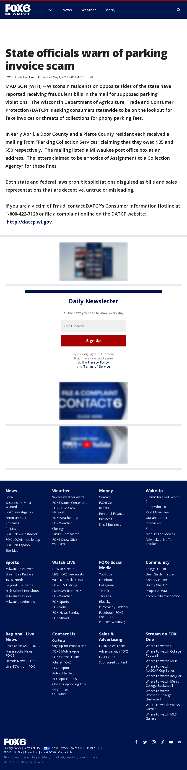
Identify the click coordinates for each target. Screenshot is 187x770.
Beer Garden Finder (160, 574)
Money (106, 490)
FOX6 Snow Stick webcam (64, 541)
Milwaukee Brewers (19, 569)
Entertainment (15, 517)
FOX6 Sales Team (112, 646)
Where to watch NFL (161, 646)
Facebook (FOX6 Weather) (111, 614)
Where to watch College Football (163, 653)
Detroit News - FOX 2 (21, 661)
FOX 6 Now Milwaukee (19, 77)
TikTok (104, 590)
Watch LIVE (63, 562)
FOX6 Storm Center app (69, 502)
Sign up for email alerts (69, 646)
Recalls (104, 508)
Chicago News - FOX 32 (22, 646)
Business (105, 519)
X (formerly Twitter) (113, 607)
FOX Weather (62, 523)
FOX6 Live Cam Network (63, 510)
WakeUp (154, 490)
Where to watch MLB (161, 661)
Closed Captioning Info (69, 684)
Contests (58, 640)
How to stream (63, 569)
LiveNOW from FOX (66, 590)
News (11, 490)
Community (157, 562)
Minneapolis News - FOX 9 (20, 653)
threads (162, 742)
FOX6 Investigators (19, 512)
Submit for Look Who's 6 (163, 499)
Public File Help (63, 673)
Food (149, 528)
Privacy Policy (98, 362)
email (179, 742)
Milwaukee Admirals (20, 601)
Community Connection (163, 596)
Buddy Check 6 (157, 585)
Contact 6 (106, 497)
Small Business (110, 524)
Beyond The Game (19, 585)
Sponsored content (113, 662)
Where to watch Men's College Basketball (162, 683)
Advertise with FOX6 (114, 651)
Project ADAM (156, 590)
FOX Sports (60, 601)
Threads (105, 596)
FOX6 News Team (65, 657)
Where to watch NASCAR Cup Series (160, 668)
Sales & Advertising (110, 636)
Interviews (153, 523)
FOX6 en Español (18, 545)
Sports (12, 562)
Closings (58, 528)
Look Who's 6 (156, 507)
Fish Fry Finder (156, 580)
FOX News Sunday (65, 612)
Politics (10, 528)
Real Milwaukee (157, 512)
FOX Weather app (65, 517)
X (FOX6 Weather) (112, 622)
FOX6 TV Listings (64, 585)
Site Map (11, 550)
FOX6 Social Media (110, 564)
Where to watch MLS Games (161, 716)
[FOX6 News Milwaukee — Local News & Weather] (20, 9)
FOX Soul (59, 607)
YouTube (105, 574)
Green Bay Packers (19, 574)
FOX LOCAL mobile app (22, 539)
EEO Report (60, 668)
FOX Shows (60, 618)
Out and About (156, 517)
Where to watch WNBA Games (163, 706)
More (109, 10)
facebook (136, 742)
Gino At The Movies (160, 534)
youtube (171, 742)
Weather (61, 490)
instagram (153, 742)
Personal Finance (111, 513)
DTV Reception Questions (63, 691)
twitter (145, 742)
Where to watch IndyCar (163, 676)
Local (9, 497)
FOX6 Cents (107, 502)
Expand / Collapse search (179, 10)
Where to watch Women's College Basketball (158, 695)
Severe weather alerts (68, 497)
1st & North (14, 580)
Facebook (106, 580)
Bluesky (104, 601)
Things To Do (156, 569)
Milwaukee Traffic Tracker (159, 541)
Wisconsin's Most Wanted (18, 504)
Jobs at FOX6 (61, 662)
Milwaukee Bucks (18, 596)
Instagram (106, 585)
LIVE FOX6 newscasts (68, 574)
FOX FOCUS (108, 657)
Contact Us (63, 634)
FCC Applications (64, 678)
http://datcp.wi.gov (29, 222)
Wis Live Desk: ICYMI (67, 580)
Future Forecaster (65, 534)
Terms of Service (96, 366)
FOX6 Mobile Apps (65, 651)
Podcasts (12, 523)
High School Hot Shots (22, 590)
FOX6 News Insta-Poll (21, 534)
